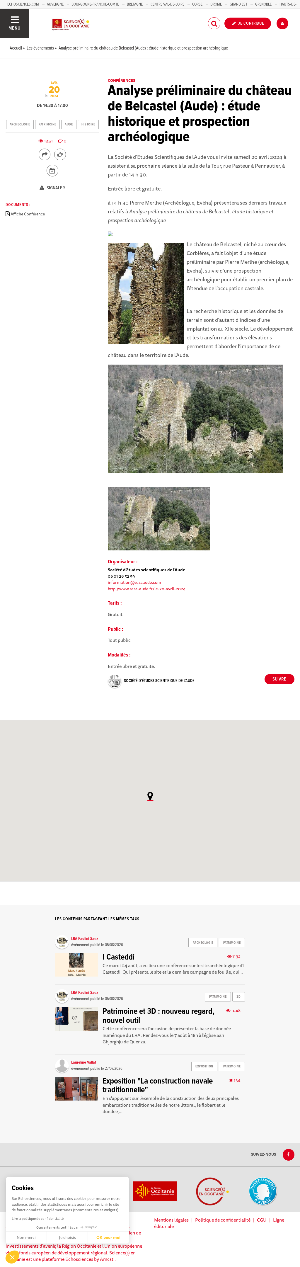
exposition (204, 1066)
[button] (12, 1257)
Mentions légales (171, 1220)
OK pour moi (108, 1237)
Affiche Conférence (28, 214)
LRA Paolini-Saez (84, 938)
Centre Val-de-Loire (167, 4)
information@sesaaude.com (134, 582)
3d (238, 997)
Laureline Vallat (83, 1062)
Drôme (216, 4)
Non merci (26, 1237)
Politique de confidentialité (222, 1220)
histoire (88, 125)
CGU (262, 1220)
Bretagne (135, 4)
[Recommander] (60, 154)
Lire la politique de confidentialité (38, 1218)
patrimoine (47, 125)
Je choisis (67, 1237)
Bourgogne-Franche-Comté (95, 4)
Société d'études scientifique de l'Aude (159, 680)
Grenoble (263, 4)
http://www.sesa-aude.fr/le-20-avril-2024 (147, 588)
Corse (197, 4)
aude (69, 125)
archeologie (20, 125)
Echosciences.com (23, 4)
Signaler (55, 188)
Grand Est (238, 4)
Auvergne (55, 4)
